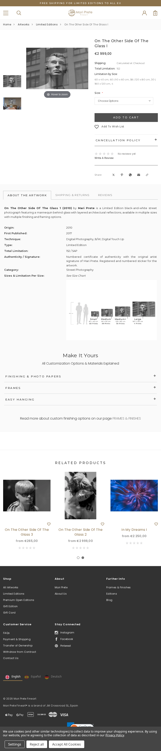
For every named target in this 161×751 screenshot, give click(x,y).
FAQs (6, 633)
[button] (114, 175)
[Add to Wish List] (49, 524)
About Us (61, 593)
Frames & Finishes (118, 587)
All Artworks (10, 587)
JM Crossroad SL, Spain (62, 705)
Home (7, 24)
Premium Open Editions (18, 600)
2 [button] (83, 557)
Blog (109, 600)
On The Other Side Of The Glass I (86, 24)
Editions (111, 593)
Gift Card (9, 612)
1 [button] (78, 557)
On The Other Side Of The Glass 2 (80, 532)
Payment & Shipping (17, 639)
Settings (14, 744)
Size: (98, 92)
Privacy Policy (114, 735)
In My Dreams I (134, 529)
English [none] (16, 676)
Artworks (23, 24)
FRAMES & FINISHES (127, 418)
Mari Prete (61, 587)
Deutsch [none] (56, 676)
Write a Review (104, 158)
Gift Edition (10, 606)
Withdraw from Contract (19, 652)
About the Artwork (27, 195)
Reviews (105, 195)
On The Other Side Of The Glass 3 (27, 532)
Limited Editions (47, 24)
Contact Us (10, 658)
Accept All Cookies (66, 744)
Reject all (37, 744)
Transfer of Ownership (17, 645)
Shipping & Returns (72, 195)
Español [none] (36, 676)
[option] (57, 68)
